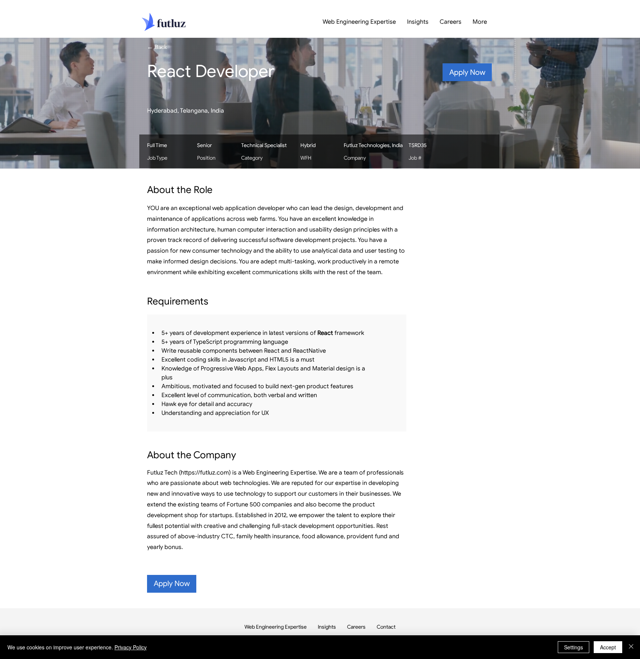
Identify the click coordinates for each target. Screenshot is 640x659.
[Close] (631, 647)
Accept (608, 647)
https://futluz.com (205, 472)
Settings (573, 647)
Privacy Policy (130, 647)
